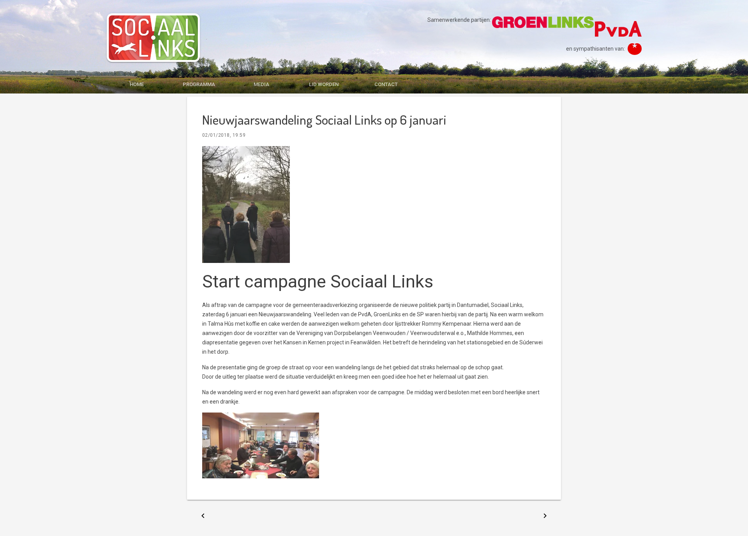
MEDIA (261, 84)
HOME (137, 84)
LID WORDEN (324, 84)
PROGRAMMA (199, 84)
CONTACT (386, 84)
